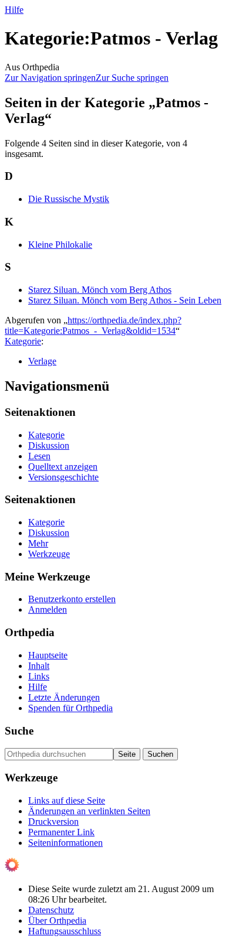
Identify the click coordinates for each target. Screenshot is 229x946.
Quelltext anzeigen (62, 467)
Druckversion (53, 822)
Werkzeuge (49, 554)
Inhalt (38, 666)
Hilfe (14, 10)
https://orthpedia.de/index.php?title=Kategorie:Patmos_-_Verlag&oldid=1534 (93, 325)
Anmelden (47, 609)
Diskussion (48, 445)
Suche (19, 731)
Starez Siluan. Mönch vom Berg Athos (99, 290)
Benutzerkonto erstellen (72, 599)
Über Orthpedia (57, 920)
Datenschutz (51, 910)
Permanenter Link (61, 832)
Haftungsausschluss (64, 931)
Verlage (42, 361)
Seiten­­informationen (65, 843)
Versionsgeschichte (63, 477)
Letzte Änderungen (64, 697)
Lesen (39, 456)
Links (38, 676)
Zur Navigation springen (50, 78)
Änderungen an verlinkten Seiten (89, 811)
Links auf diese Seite (66, 800)
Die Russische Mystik (68, 199)
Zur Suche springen (132, 78)
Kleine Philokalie (60, 245)
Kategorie (23, 341)
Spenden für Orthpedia (70, 708)
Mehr (38, 543)
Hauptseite (48, 655)
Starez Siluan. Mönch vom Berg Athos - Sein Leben (124, 300)
